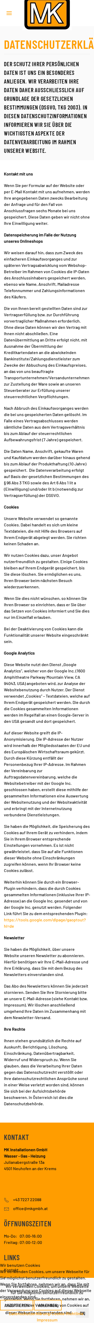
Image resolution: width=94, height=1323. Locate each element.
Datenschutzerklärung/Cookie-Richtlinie (46, 1313)
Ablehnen (47, 1305)
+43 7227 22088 (27, 1199)
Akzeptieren (16, 1305)
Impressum (47, 1319)
